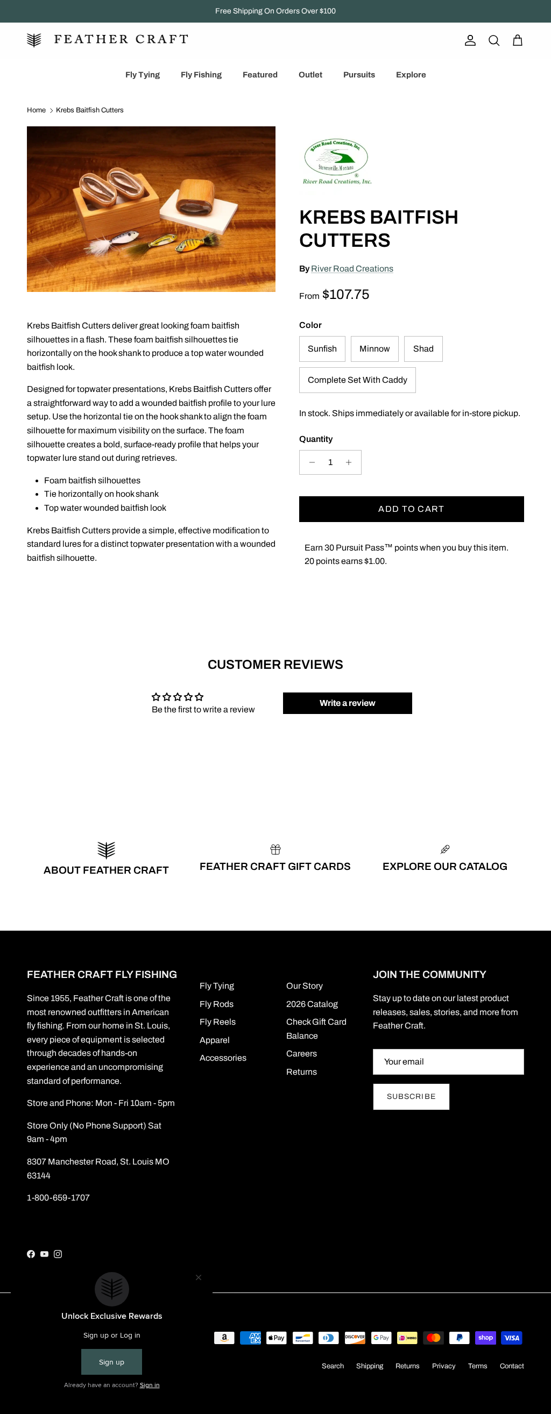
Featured (260, 74)
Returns (301, 1071)
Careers (301, 1053)
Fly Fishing (201, 74)
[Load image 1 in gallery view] (151, 209)
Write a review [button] (348, 703)
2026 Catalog (312, 1004)
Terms (478, 1366)
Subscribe (411, 1096)
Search (333, 1366)
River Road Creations (352, 268)
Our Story (304, 985)
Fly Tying (142, 74)
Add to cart (411, 508)
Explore (411, 74)
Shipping (369, 1366)
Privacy (444, 1366)
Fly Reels (218, 1021)
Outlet (310, 74)
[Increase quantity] (351, 462)
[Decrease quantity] (309, 462)
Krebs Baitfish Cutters (90, 111)
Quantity (316, 439)
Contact (512, 1366)
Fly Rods (217, 1004)
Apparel (215, 1040)
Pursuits (359, 74)
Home (36, 111)
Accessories (223, 1057)
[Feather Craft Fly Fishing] (107, 40)
